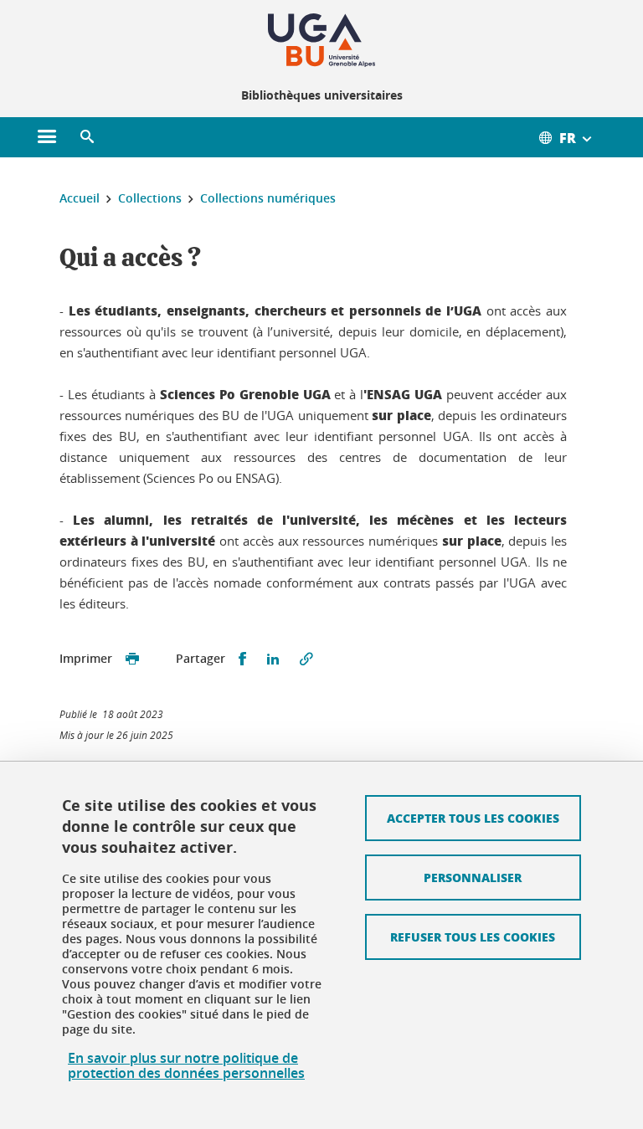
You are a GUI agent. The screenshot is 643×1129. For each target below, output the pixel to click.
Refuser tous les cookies (472, 936)
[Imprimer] (132, 659)
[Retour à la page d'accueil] (321, 40)
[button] (87, 137)
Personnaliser (473, 877)
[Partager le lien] (306, 659)
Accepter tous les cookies (473, 817)
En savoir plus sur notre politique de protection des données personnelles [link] (186, 1065)
